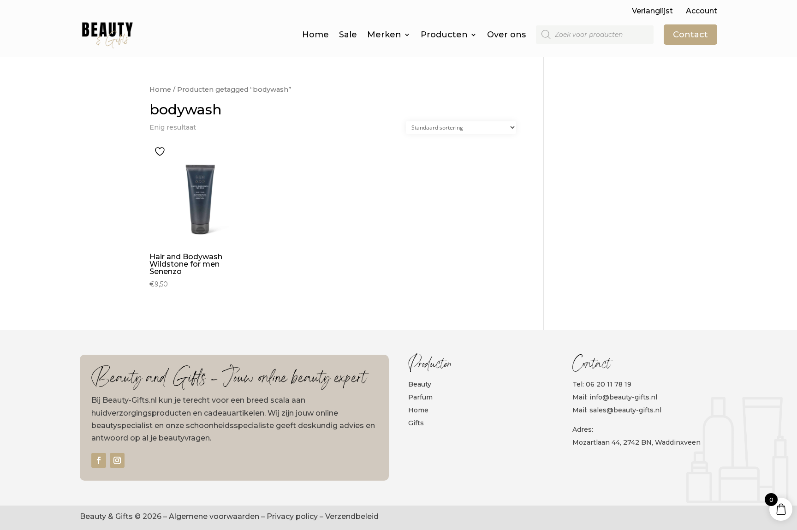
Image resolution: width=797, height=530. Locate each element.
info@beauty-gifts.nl (623, 397)
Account (701, 10)
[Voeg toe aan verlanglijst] (161, 151)
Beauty (419, 384)
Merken (384, 35)
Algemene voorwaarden (214, 516)
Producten (444, 35)
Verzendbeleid (352, 516)
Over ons (506, 35)
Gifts (416, 423)
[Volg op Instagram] (117, 460)
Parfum (420, 397)
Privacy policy (292, 516)
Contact (690, 35)
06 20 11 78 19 (608, 384)
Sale (348, 35)
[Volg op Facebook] (98, 460)
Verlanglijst (652, 10)
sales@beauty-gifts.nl (625, 410)
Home (315, 35)
